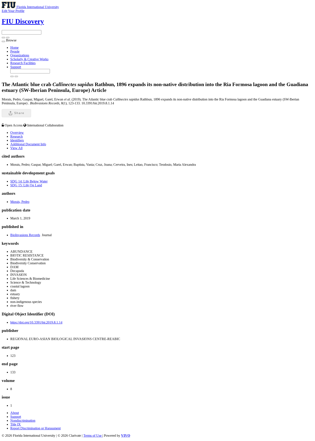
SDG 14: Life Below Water (29, 181)
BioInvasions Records (25, 235)
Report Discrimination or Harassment (35, 428)
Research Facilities (23, 63)
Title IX (15, 424)
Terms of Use (92, 435)
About (14, 413)
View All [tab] (16, 148)
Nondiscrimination (22, 420)
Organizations (19, 55)
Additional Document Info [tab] (28, 144)
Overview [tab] (17, 132)
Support (15, 67)
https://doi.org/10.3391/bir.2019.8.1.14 (36, 322)
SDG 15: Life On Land (26, 185)
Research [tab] (16, 136)
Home (14, 47)
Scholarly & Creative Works (29, 59)
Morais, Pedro (19, 202)
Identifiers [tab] (17, 140)
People (15, 51)
